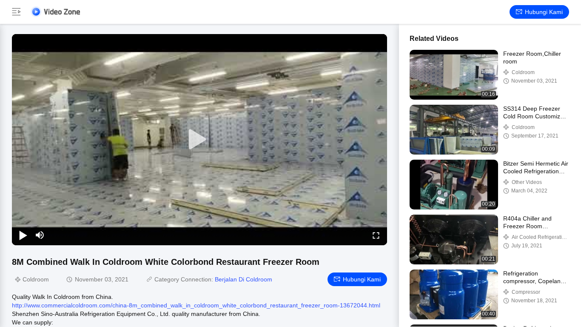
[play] (199, 139)
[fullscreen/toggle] (375, 235)
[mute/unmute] (39, 235)
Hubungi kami (544, 12)
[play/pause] (22, 235)
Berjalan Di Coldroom (243, 279)
